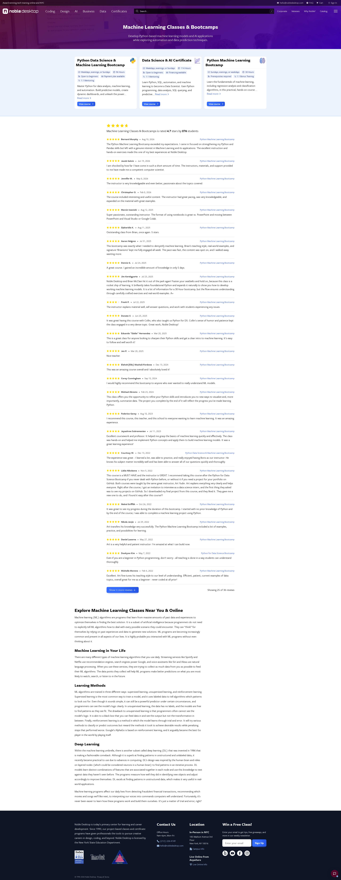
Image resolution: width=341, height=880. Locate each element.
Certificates (119, 11)
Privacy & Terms (103, 876)
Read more (83, 98)
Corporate (282, 11)
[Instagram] (247, 854)
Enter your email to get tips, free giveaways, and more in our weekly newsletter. (244, 834)
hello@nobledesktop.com (171, 845)
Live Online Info (199, 864)
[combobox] (204, 11)
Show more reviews (121, 590)
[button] (334, 873)
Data (103, 11)
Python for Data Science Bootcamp (217, 553)
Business (88, 11)
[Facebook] (239, 854)
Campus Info (198, 848)
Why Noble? (309, 11)
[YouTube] (232, 854)
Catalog (323, 11)
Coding (50, 11)
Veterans (295, 11)
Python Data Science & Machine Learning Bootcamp (209, 452)
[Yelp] (225, 854)
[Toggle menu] (335, 11)
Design (64, 11)
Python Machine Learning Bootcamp (217, 139)
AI (76, 11)
